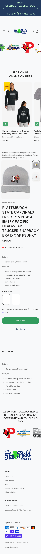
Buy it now (20, 329)
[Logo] (20, 31)
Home (4, 153)
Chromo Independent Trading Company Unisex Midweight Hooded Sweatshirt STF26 (15, 132)
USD (16, 523)
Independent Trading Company (13, 137)
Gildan (36, 137)
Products (11, 153)
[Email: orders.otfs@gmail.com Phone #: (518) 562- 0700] (20, 8)
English (7, 523)
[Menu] (4, 31)
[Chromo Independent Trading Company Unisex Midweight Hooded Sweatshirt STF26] (17, 104)
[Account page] (8, 31)
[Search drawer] (33, 31)
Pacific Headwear (8, 203)
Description (8, 351)
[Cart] (37, 31)
